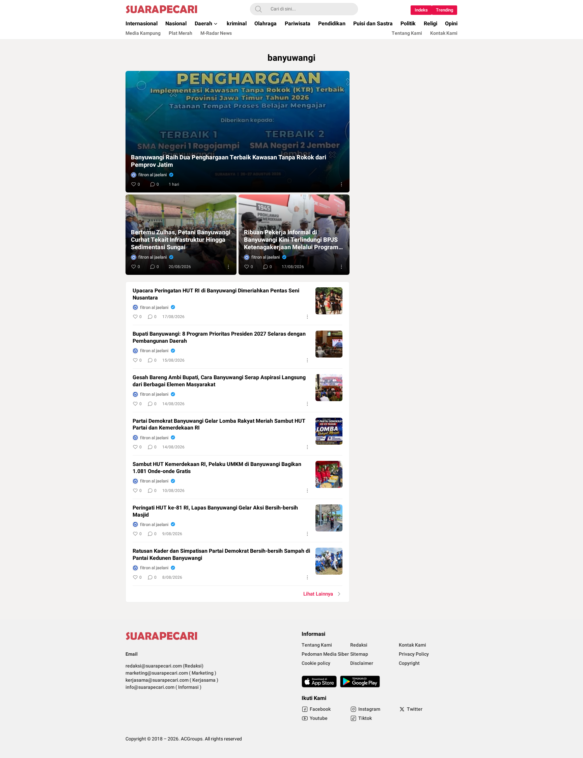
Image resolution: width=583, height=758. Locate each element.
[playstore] (360, 681)
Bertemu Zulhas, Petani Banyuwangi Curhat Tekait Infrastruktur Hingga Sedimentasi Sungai (180, 240)
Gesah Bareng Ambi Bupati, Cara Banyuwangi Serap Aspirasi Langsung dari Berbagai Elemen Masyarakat (219, 381)
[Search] (258, 9)
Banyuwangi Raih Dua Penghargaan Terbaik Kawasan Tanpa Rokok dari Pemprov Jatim (228, 161)
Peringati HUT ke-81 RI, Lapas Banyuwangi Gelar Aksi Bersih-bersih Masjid (215, 511)
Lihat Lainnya (318, 594)
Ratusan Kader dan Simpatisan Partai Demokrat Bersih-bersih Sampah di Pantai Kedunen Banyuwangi (221, 555)
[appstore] (319, 681)
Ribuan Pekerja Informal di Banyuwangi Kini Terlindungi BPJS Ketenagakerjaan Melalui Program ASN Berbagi (291, 240)
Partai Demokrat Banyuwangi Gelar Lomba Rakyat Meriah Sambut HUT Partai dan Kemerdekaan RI (219, 425)
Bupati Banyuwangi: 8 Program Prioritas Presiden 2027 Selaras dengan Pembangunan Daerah (219, 338)
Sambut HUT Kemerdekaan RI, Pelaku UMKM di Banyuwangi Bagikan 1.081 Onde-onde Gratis (217, 468)
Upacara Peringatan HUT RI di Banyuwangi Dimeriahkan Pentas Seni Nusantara (216, 294)
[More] (341, 184)
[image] (328, 300)
